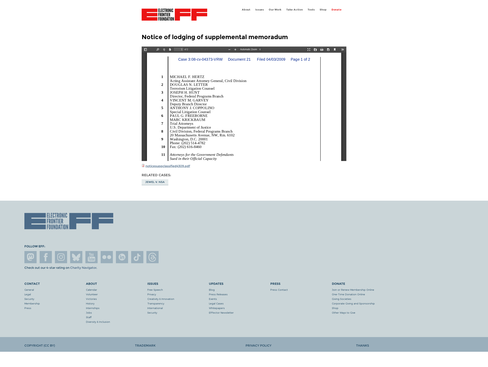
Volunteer (92, 294)
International (155, 308)
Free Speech (155, 289)
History (90, 303)
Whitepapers (217, 308)
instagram (61, 257)
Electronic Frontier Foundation (174, 17)
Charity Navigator (83, 268)
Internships (93, 308)
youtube (91, 257)
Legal (27, 294)
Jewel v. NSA (155, 182)
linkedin (122, 257)
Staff (89, 317)
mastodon (30, 257)
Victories (91, 298)
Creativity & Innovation (160, 298)
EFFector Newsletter (221, 312)
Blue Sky (76, 257)
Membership (32, 303)
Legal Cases (216, 303)
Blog (212, 289)
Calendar (91, 289)
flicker (107, 257)
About (246, 9)
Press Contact (279, 289)
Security (29, 298)
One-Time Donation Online (348, 294)
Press (27, 308)
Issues (259, 9)
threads (152, 257)
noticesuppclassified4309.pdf (167, 166)
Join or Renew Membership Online (353, 289)
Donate (336, 9)
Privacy (151, 294)
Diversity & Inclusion (98, 321)
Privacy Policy (258, 345)
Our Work (275, 9)
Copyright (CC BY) (39, 345)
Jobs (89, 312)
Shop (323, 9)
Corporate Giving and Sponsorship (353, 303)
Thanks (362, 345)
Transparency (155, 303)
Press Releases (218, 294)
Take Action (294, 9)
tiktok (137, 257)
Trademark (145, 345)
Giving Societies (341, 298)
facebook (46, 257)
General (29, 289)
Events (213, 298)
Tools (311, 9)
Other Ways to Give (343, 312)
